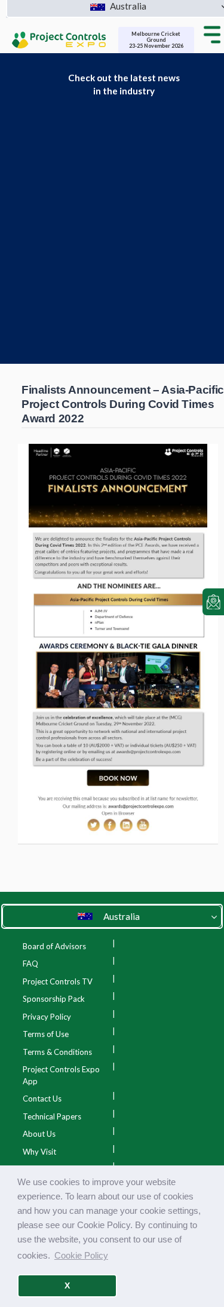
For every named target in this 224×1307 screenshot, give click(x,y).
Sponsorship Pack (54, 999)
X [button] (67, 1285)
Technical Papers (52, 1116)
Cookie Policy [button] (81, 1255)
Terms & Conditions (57, 1052)
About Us (39, 1134)
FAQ (30, 963)
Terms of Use (46, 1034)
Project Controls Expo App (61, 1075)
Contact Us (42, 1098)
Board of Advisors (54, 946)
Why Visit (39, 1151)
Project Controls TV (58, 981)
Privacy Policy (47, 1016)
